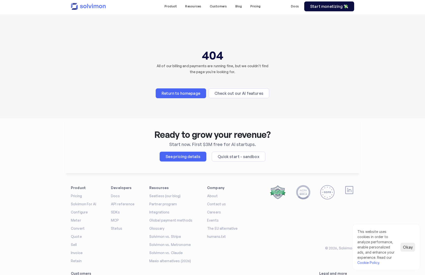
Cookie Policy (368, 262)
